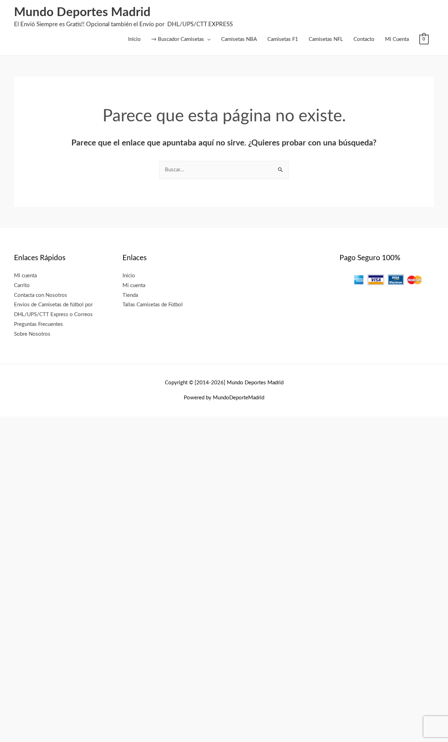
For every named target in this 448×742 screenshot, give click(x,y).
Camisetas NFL (326, 39)
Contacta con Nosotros (40, 295)
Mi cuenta (25, 275)
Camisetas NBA (239, 39)
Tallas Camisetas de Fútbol (152, 304)
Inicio (134, 39)
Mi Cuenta (397, 39)
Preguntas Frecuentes (38, 324)
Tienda (130, 295)
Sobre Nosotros (32, 334)
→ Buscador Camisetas (177, 39)
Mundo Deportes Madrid (82, 12)
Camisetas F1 (282, 39)
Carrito (22, 285)
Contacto (364, 39)
